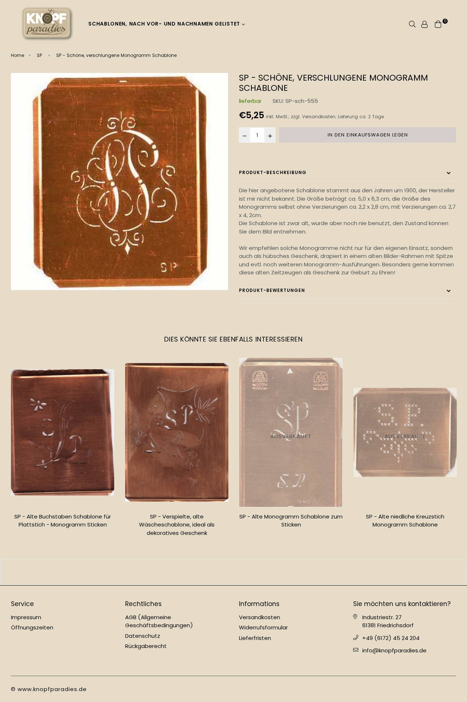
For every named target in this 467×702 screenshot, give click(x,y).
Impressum (26, 617)
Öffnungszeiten (32, 627)
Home (17, 55)
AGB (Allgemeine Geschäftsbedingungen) (159, 621)
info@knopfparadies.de (394, 650)
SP (39, 55)
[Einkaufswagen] (438, 23)
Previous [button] (5, 450)
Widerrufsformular (263, 627)
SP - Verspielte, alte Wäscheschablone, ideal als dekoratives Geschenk (177, 525)
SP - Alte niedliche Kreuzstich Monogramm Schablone (405, 521)
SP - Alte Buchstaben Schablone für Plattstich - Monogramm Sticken (62, 521)
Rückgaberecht (146, 646)
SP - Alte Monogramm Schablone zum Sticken (291, 521)
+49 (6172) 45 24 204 (391, 638)
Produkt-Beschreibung (272, 172)
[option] (119, 181)
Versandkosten (318, 117)
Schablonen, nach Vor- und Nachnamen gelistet (165, 23)
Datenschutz (142, 636)
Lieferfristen (255, 638)
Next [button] (461, 450)
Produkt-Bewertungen (272, 290)
